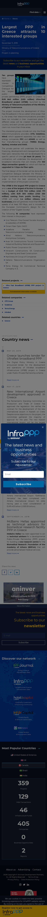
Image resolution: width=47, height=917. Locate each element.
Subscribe (23, 484)
